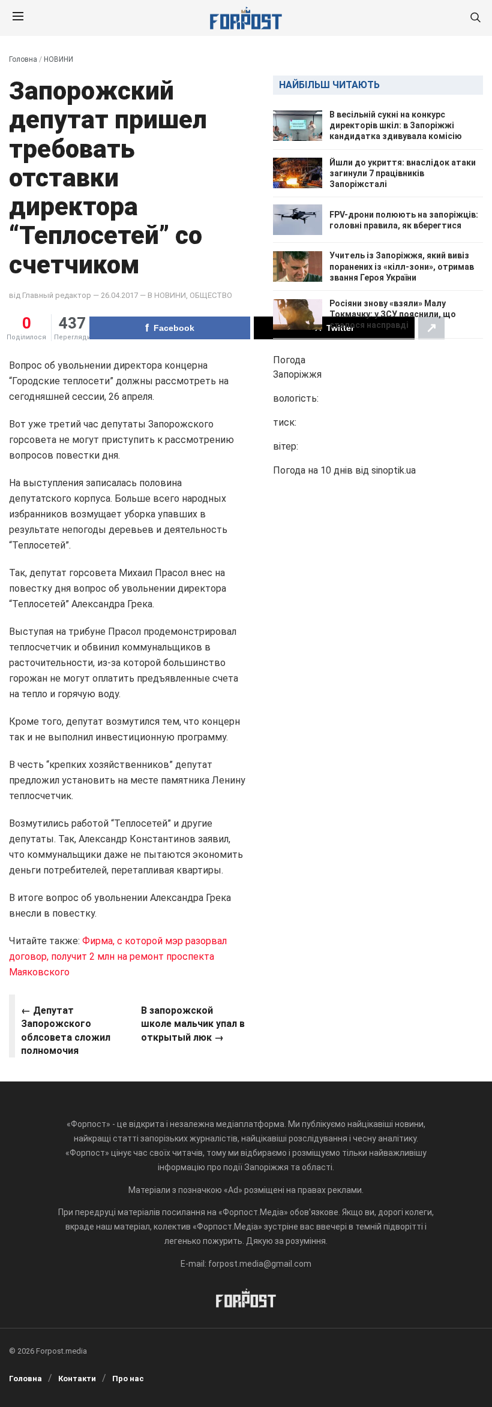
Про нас (128, 1378)
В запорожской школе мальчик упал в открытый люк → (193, 1024)
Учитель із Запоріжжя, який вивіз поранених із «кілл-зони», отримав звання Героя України (401, 266)
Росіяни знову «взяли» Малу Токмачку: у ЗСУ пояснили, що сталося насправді (392, 314)
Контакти (77, 1378)
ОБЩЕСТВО (211, 295)
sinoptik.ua (393, 470)
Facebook (174, 328)
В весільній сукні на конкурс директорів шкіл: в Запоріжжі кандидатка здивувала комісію (395, 125)
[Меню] (18, 18)
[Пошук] (475, 18)
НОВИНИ (58, 59)
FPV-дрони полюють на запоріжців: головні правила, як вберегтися (403, 220)
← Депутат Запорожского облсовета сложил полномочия (65, 1030)
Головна (23, 59)
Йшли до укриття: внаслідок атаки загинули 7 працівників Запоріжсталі (402, 173)
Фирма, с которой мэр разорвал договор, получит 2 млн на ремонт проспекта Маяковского (118, 956)
